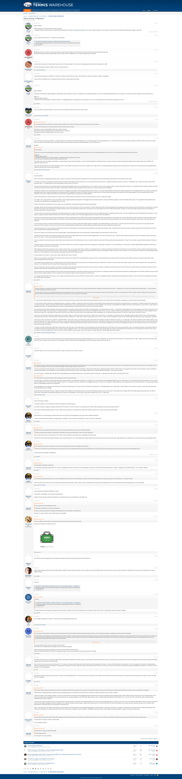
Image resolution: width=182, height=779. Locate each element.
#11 (157, 283)
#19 (157, 460)
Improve (76, 10)
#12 (157, 336)
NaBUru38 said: (38, 503)
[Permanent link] (34, 88)
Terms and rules (139, 775)
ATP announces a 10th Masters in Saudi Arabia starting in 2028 (45, 750)
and (40, 70)
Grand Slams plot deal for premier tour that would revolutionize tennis (52, 41)
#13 (157, 348)
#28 (157, 616)
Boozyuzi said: (38, 286)
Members (45, 10)
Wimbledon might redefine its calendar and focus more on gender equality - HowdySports (57, 586)
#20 (157, 473)
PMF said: (37, 363)
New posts (25, 13)
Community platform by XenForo (91, 777)
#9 (157, 138)
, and (43, 169)
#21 (157, 488)
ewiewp (153, 760)
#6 (157, 85)
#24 (157, 556)
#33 (157, 712)
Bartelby (153, 751)
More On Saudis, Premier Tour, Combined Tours (41, 763)
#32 (157, 685)
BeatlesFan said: (38, 715)
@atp (78, 30)
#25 (157, 567)
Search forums (32, 13)
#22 (157, 500)
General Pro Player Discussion (44, 751)
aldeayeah (30, 751)
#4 (157, 61)
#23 (157, 516)
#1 (157, 23)
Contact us (132, 775)
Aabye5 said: (37, 427)
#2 (157, 35)
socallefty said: (38, 375)
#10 (157, 173)
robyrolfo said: (38, 444)
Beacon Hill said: (38, 519)
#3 (157, 49)
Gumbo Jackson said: (39, 122)
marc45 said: (37, 147)
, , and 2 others (45, 332)
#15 (157, 398)
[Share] (155, 23)
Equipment (54, 10)
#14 (157, 360)
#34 (157, 725)
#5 (157, 73)
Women (69, 10)
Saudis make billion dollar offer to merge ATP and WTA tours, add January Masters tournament (54, 754)
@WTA (83, 30)
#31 (157, 673)
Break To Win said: (39, 728)
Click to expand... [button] (96, 297)
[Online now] (28, 522)
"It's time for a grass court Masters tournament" (41, 759)
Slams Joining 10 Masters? (35, 745)
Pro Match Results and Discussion (44, 747)
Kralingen (29, 755)
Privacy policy (147, 775)
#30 (157, 657)
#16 (157, 413)
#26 (157, 579)
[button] (40, 10)
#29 (157, 628)
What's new (35, 10)
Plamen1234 (30, 760)
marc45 (26, 20)
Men (62, 10)
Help (151, 775)
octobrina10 (152, 764)
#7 (157, 107)
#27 (157, 594)
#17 (157, 425)
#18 (157, 441)
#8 (157, 119)
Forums (27, 10)
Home (155, 775)
